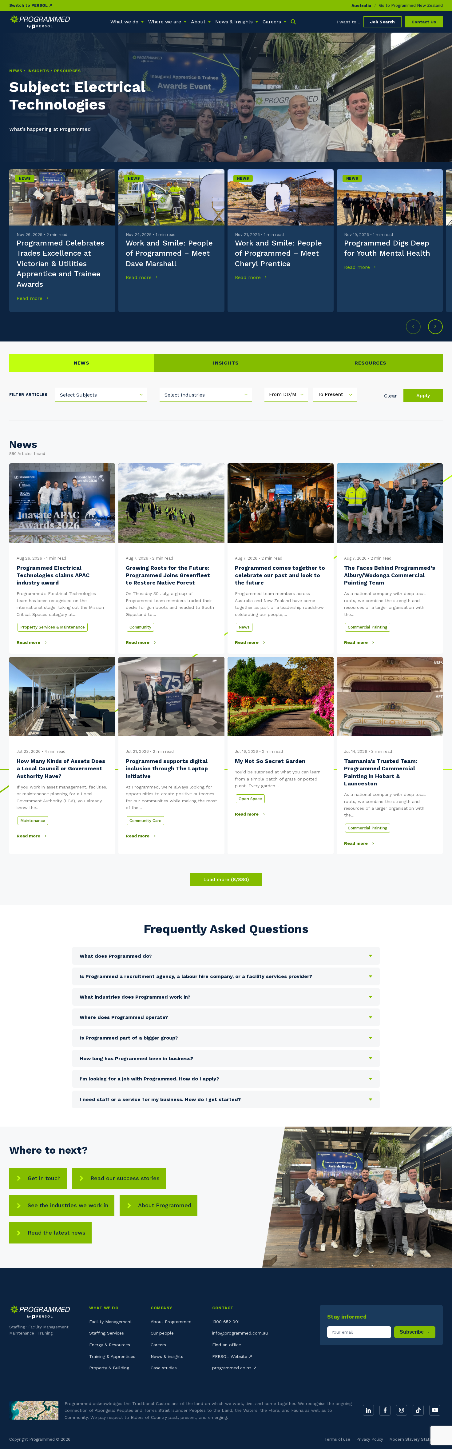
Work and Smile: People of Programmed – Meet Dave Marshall (169, 253)
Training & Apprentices (112, 1356)
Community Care (145, 820)
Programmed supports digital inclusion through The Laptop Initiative (167, 768)
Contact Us (423, 21)
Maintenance (32, 820)
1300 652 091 (226, 1321)
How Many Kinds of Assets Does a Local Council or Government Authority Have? (61, 768)
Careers (158, 1344)
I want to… (348, 21)
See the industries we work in (68, 1205)
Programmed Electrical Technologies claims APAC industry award (53, 575)
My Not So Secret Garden (270, 761)
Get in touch (44, 1178)
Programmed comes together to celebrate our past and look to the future (280, 575)
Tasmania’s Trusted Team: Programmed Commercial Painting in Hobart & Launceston (380, 772)
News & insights (167, 1356)
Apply (423, 395)
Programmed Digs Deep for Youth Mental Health (387, 248)
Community (140, 627)
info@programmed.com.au (240, 1333)
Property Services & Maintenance (52, 627)
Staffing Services (106, 1333)
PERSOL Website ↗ (232, 1356)
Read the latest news (56, 1232)
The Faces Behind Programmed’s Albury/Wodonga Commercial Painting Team (389, 575)
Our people (162, 1333)
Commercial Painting (367, 627)
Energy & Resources (109, 1344)
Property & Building (109, 1367)
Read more (30, 298)
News (25, 178)
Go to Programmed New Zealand (411, 5)
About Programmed (164, 1205)
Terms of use (337, 1439)
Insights (226, 363)
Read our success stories (125, 1178)
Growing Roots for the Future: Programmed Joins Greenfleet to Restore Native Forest (168, 575)
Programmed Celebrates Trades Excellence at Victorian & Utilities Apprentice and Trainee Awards (60, 264)
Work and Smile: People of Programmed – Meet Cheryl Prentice (278, 253)
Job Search (382, 21)
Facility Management (110, 1321)
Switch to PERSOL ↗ (30, 5)
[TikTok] (418, 1410)
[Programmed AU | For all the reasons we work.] (40, 22)
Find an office (226, 1344)
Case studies (164, 1367)
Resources (370, 363)
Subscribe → (415, 1332)
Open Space (250, 798)
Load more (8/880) (226, 879)
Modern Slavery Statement (416, 1439)
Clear (390, 396)
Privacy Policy (369, 1439)
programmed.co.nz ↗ (234, 1367)
